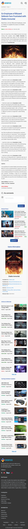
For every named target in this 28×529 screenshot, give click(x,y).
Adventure (8, 287)
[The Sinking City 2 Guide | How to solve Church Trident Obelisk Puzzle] (20, 354)
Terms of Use (4, 514)
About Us (3, 510)
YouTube (7, 183)
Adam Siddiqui (8, 29)
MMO (12, 290)
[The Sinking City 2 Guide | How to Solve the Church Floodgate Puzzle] (20, 363)
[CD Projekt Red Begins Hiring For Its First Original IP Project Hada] (7, 227)
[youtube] (4, 473)
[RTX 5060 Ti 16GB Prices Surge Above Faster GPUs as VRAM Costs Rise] (20, 440)
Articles (16, 524)
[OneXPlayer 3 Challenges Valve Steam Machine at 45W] (20, 414)
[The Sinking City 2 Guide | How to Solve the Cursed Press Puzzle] (20, 319)
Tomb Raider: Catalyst (6, 503)
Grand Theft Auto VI (18, 216)
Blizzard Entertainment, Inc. (15, 281)
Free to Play (5, 291)
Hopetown (3, 495)
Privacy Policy (4, 516)
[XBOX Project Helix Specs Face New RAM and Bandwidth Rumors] (20, 431)
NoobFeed (3, 7)
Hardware (23, 524)
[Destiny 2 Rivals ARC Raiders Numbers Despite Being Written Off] (20, 372)
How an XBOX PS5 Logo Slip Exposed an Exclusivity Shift (13, 484)
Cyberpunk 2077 (17, 226)
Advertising (3, 512)
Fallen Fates (3, 501)
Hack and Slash (17, 290)
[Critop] (12, 473)
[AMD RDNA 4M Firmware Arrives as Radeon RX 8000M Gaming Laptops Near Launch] (20, 387)
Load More (14, 240)
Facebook (12, 183)
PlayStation (6, 522)
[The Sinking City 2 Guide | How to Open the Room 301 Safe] (20, 328)
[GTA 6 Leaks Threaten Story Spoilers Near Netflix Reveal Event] (7, 217)
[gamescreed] (8, 473)
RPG (13, 287)
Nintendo (22, 522)
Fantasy (8, 290)
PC (17, 522)
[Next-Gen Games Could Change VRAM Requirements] (20, 310)
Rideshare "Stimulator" (18, 236)
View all (14, 374)
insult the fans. (11, 42)
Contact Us (3, 518)
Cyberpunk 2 (4, 497)
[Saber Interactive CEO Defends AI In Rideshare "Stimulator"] (7, 236)
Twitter (3, 183)
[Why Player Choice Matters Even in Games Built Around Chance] (20, 345)
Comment (21, 206)
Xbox (12, 522)
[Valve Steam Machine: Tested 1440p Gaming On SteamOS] (20, 422)
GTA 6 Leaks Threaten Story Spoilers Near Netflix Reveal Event (20, 213)
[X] (1, 472)
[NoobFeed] (6, 3)
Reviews (10, 524)
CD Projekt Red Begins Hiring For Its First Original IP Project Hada (21, 222)
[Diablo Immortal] (14, 273)
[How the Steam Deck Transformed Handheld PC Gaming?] (20, 449)
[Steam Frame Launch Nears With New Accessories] (20, 405)
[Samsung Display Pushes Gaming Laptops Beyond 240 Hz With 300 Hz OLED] (20, 396)
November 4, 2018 (17, 80)
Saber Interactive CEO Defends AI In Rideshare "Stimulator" (20, 232)
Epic (13, 279)
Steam (10, 279)
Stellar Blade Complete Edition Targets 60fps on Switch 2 (14, 487)
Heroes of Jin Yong (5, 499)
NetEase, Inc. (5, 285)
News (8, 7)
